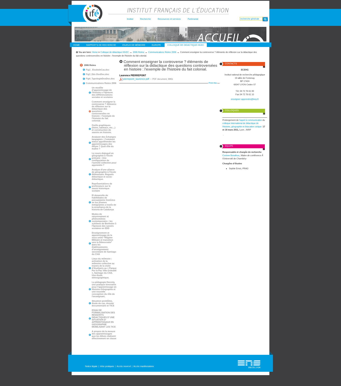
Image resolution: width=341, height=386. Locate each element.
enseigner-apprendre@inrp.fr (245, 99)
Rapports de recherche (101, 45)
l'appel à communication (250, 120)
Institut (130, 19)
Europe (156, 45)
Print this (213, 83)
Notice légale (91, 366)
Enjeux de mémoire (133, 45)
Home (76, 45)
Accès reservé (124, 366)
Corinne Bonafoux (231, 155)
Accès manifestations (143, 366)
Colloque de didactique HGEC (185, 45)
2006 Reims (138, 52)
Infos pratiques (107, 366)
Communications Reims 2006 (162, 52)
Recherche (145, 19)
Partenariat (193, 19)
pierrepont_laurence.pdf (136, 79)
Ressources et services (169, 19)
